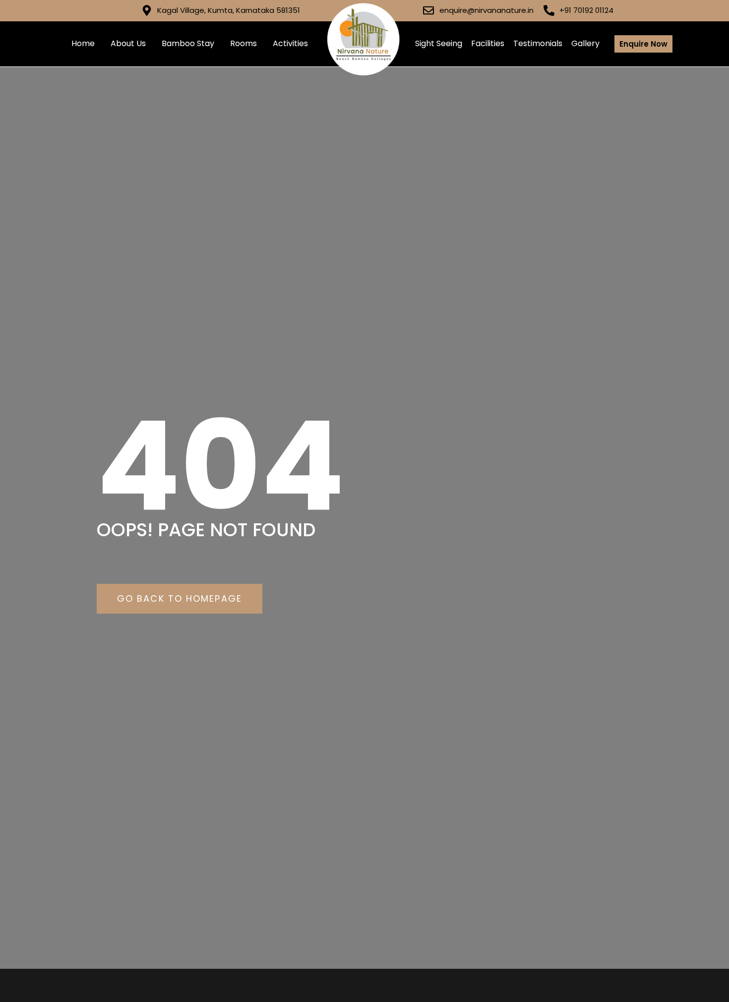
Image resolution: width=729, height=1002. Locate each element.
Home (83, 43)
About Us (128, 43)
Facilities (487, 43)
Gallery (585, 43)
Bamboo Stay (188, 43)
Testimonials (537, 43)
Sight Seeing (438, 43)
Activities (290, 43)
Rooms (243, 43)
